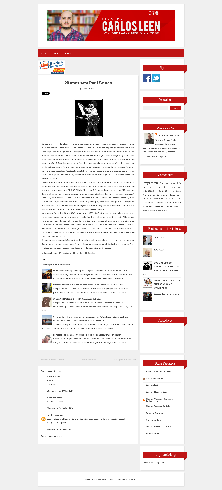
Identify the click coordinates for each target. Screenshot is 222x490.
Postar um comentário (52, 436)
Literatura (158, 206)
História (147, 198)
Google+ (91, 253)
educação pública (155, 190)
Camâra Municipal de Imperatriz (155, 210)
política (147, 186)
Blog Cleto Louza (154, 378)
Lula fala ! (159, 250)
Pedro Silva (133, 479)
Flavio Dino (175, 194)
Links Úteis (70, 53)
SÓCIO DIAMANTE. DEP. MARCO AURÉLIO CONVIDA (77, 299)
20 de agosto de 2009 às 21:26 (60, 408)
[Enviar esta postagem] (43, 259)
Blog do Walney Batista (158, 406)
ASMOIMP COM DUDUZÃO (159, 371)
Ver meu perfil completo (154, 156)
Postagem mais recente (52, 359)
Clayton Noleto (164, 202)
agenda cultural (169, 186)
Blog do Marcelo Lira (156, 392)
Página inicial (88, 359)
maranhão (175, 183)
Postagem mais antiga (124, 359)
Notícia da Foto (153, 420)
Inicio (43, 53)
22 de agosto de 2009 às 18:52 (60, 429)
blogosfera (177, 206)
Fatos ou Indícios (154, 413)
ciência (168, 206)
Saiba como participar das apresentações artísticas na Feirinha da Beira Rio (90, 270)
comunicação (160, 198)
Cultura (164, 183)
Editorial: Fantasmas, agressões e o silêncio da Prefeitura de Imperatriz (87, 334)
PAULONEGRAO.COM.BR (158, 426)
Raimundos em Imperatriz (166, 294)
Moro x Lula (160, 237)
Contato (55, 53)
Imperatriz (151, 183)
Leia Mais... (119, 278)
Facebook (66, 253)
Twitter (79, 253)
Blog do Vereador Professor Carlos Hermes (160, 400)
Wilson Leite (152, 433)
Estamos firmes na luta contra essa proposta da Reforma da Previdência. (88, 284)
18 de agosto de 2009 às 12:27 (60, 391)
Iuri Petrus (52, 415)
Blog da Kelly (153, 385)
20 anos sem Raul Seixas (88, 83)
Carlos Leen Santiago (168, 135)
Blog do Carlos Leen (105, 479)
